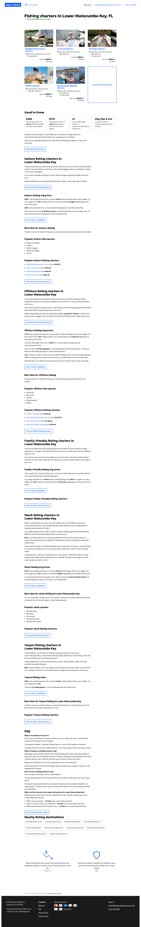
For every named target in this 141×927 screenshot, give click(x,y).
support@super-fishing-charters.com (108, 5)
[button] (88, 5)
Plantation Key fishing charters (54, 828)
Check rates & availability (35, 220)
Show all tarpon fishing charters (38, 722)
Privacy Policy (43, 913)
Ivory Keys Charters (33, 271)
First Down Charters (33, 421)
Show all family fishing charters (37, 505)
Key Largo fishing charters (92, 822)
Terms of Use (43, 916)
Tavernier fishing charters (33, 828)
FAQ (96, 871)
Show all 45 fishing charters (102, 85)
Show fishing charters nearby (37, 812)
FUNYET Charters (32, 275)
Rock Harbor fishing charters (95, 828)
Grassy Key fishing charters (75, 828)
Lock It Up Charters (33, 268)
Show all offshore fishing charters (38, 322)
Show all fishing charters (35, 149)
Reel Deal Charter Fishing (35, 424)
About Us (47, 871)
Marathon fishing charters (72, 822)
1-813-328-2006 (130, 5)
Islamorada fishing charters (34, 822)
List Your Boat (33, 5)
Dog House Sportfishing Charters (38, 417)
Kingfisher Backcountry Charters (38, 264)
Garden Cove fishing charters (58, 834)
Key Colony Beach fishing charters (36, 834)
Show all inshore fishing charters (38, 187)
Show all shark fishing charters (37, 635)
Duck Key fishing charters (53, 822)
